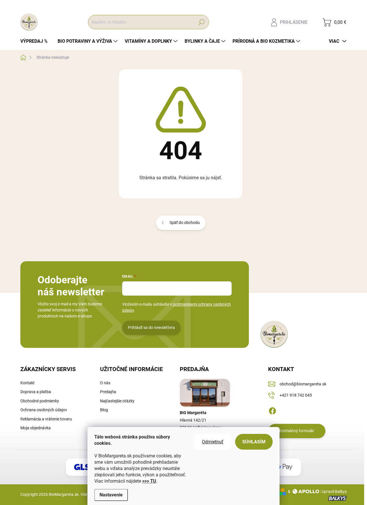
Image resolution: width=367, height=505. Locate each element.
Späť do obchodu (184, 222)
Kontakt (27, 383)
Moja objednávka (35, 428)
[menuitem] (36, 41)
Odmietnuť (212, 441)
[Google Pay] (283, 467)
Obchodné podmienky (39, 401)
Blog (104, 409)
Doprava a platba (35, 391)
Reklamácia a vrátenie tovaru (46, 419)
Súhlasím (254, 441)
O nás (105, 383)
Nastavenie (111, 495)
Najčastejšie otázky (117, 401)
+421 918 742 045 (296, 395)
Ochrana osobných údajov (43, 409)
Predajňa (108, 391)
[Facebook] (272, 409)
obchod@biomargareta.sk (303, 384)
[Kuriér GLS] (83, 467)
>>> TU (149, 481)
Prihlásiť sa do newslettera (151, 327)
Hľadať (201, 22)
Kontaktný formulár (296, 430)
